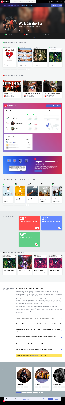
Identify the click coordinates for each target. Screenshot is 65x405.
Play (9, 55)
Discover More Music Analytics (57, 1)
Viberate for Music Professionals (47, 401)
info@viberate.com (35, 355)
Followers (29, 114)
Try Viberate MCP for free (57, 5)
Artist (12, 114)
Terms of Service (59, 401)
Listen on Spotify (57, 69)
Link (13, 142)
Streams (35, 114)
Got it (51, 399)
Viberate (5, 2)
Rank (7, 114)
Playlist (7, 139)
